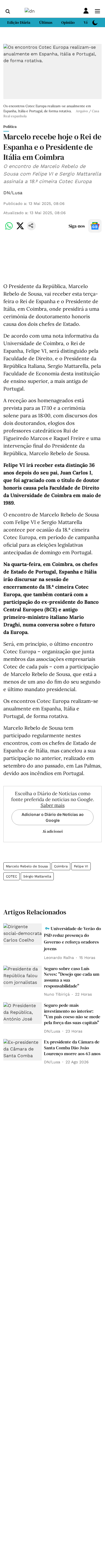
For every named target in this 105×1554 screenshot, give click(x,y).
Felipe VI (81, 866)
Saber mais (53, 805)
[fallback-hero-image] (22, 934)
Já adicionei (53, 831)
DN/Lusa (12, 192)
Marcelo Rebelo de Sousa (27, 866)
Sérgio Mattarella (37, 876)
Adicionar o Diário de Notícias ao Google (53, 817)
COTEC (11, 876)
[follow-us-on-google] (95, 226)
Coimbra (61, 866)
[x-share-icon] (20, 228)
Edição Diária (18, 22)
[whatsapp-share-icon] (8, 228)
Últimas (45, 22)
